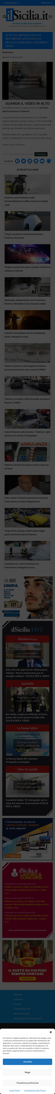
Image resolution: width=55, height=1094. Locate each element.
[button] (50, 1032)
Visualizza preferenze (27, 1083)
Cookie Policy (14, 1090)
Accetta (27, 1061)
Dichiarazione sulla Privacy (35, 1090)
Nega (27, 1072)
